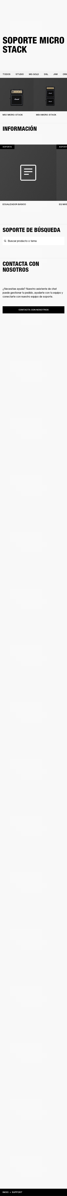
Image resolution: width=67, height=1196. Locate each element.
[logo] (13, 13)
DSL (46, 74)
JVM (55, 74)
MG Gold (34, 74)
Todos (6, 74)
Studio (20, 74)
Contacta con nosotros (34, 310)
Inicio (6, 1192)
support (17, 1192)
